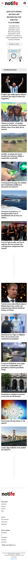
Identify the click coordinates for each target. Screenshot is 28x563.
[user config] (24, 3)
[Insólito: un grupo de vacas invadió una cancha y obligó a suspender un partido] (14, 142)
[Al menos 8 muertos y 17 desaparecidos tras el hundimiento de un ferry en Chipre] (14, 200)
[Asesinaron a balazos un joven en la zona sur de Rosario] (14, 383)
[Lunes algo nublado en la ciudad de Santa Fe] (14, 436)
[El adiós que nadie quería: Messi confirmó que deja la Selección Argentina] (14, 83)
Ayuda (22, 555)
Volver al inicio (14, 44)
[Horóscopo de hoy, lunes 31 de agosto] (14, 409)
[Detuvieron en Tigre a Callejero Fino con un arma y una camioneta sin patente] (14, 323)
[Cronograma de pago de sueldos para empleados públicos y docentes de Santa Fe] (14, 171)
